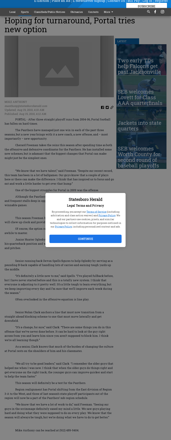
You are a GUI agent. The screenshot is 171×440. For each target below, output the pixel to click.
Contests (93, 12)
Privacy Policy (107, 215)
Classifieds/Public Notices (49, 12)
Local (12, 12)
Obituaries (76, 12)
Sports (25, 12)
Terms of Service (97, 211)
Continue (85, 239)
